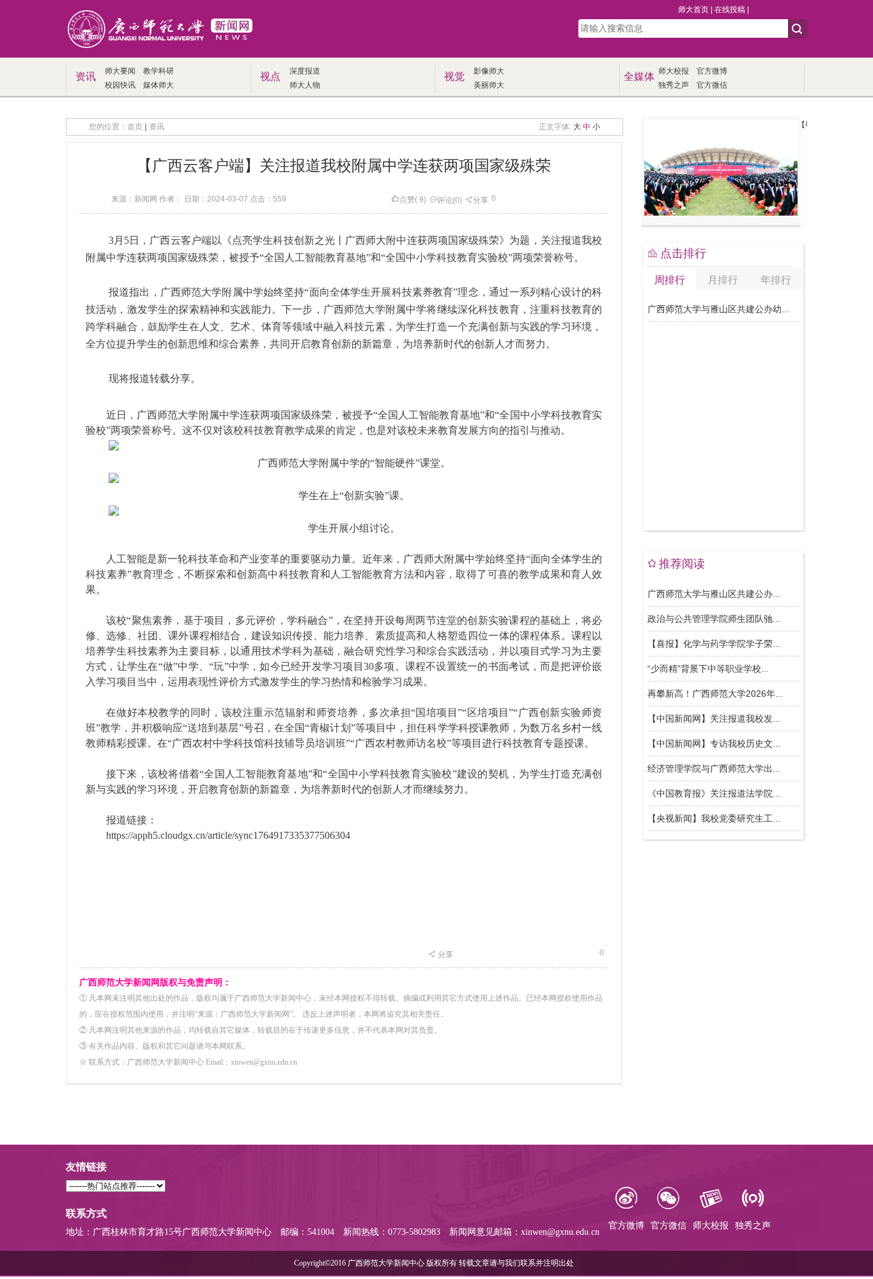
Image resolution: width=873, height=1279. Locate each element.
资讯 (156, 126)
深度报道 (305, 71)
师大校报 (673, 71)
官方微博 (712, 71)
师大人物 (305, 85)
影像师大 (489, 71)
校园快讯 (120, 85)
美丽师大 (489, 85)
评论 (444, 200)
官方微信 (712, 85)
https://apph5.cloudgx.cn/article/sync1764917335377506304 (228, 835)
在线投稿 (730, 9)
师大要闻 (120, 71)
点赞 (407, 199)
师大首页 (693, 9)
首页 (135, 126)
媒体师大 (158, 85)
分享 (480, 200)
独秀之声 (673, 85)
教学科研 (158, 71)
